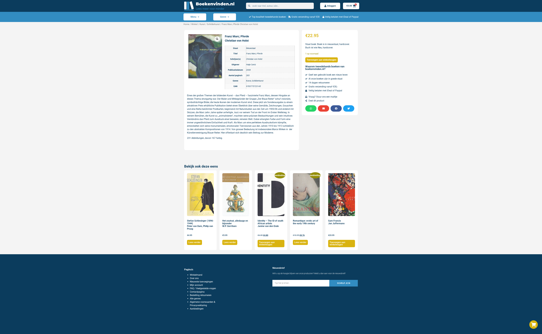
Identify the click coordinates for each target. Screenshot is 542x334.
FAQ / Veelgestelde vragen (203, 288)
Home (186, 24)
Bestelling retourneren (200, 295)
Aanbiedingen (197, 308)
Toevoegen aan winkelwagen (321, 59)
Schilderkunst (213, 24)
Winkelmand (196, 275)
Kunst (202, 24)
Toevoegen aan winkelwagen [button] (267, 243)
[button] (217, 39)
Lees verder (194, 242)
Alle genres (195, 298)
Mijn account (196, 285)
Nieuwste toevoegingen (201, 281)
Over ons (194, 278)
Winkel (194, 24)
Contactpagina (197, 291)
